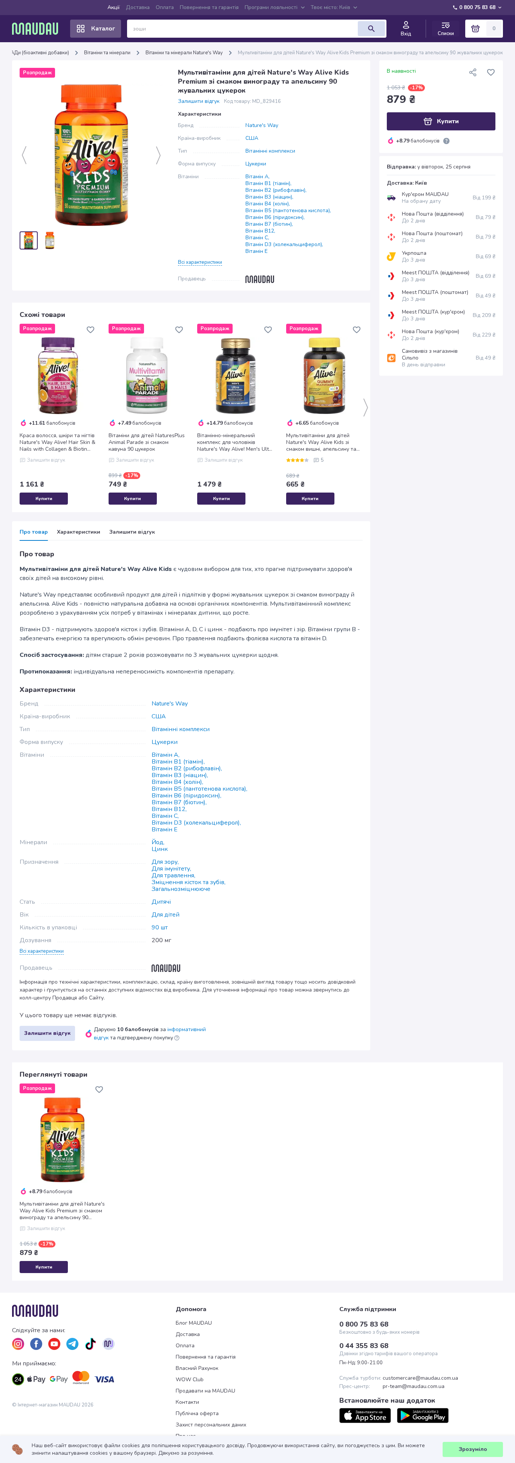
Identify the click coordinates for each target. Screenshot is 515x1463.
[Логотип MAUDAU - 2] (38, 29)
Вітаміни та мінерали (107, 53)
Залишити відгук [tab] (132, 532)
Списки (446, 33)
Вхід (406, 34)
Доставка (138, 7)
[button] (200, 262)
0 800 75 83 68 (477, 7)
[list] (18, 1344)
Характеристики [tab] (78, 532)
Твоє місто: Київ (330, 7)
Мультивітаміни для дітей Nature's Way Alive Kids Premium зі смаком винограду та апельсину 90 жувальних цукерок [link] (370, 53)
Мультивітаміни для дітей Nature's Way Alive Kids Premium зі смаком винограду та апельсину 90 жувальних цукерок (62, 1211)
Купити (43, 499)
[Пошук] (371, 28)
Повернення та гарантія (209, 7)
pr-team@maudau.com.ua (413, 1386)
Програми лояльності (271, 7)
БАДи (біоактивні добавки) (38, 53)
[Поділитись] (472, 72)
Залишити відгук (198, 101)
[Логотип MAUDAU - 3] (94, 1311)
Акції (113, 7)
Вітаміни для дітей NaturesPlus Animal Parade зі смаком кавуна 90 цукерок (147, 442)
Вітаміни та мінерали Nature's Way (184, 53)
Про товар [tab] (34, 532)
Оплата (165, 7)
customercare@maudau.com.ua (420, 1378)
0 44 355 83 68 (363, 1345)
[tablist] (191, 534)
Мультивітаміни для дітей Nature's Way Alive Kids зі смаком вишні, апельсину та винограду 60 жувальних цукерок (321, 442)
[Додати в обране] (90, 330)
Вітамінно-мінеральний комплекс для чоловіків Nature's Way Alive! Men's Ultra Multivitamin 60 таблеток (235, 442)
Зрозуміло (473, 1449)
